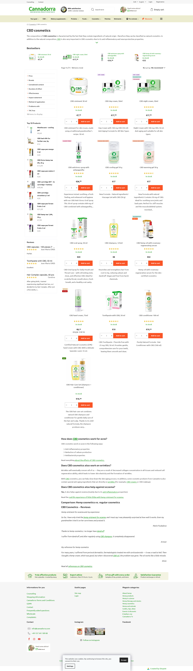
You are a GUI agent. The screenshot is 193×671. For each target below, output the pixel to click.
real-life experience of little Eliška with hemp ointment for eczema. (96, 497)
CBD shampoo (106, 536)
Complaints (31, 617)
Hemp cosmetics (128, 603)
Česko (61, 661)
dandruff (100, 531)
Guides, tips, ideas (128, 609)
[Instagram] (34, 639)
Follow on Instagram (91, 640)
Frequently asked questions (38, 610)
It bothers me (127, 614)
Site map (78, 593)
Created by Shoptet (158, 668)
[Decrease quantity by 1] (66, 121)
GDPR (29, 604)
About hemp (127, 593)
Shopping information (36, 597)
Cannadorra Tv (127, 616)
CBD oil (116, 555)
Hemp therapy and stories (131, 601)
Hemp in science (128, 598)
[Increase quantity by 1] (76, 121)
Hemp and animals (129, 606)
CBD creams (132, 482)
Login (77, 596)
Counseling (30, 2)
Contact (40, 2)
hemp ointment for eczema (94, 517)
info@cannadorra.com (41, 628)
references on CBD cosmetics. (80, 566)
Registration (160, 2)
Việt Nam (131, 661)
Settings (70, 666)
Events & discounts (129, 611)
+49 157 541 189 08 (40, 633)
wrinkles (111, 482)
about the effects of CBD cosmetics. (89, 460)
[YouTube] (39, 639)
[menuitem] (35, 18)
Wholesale (31, 614)
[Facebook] (29, 639)
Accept (124, 660)
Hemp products (128, 596)
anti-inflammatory (110, 492)
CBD (59, 39)
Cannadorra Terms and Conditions (41, 600)
